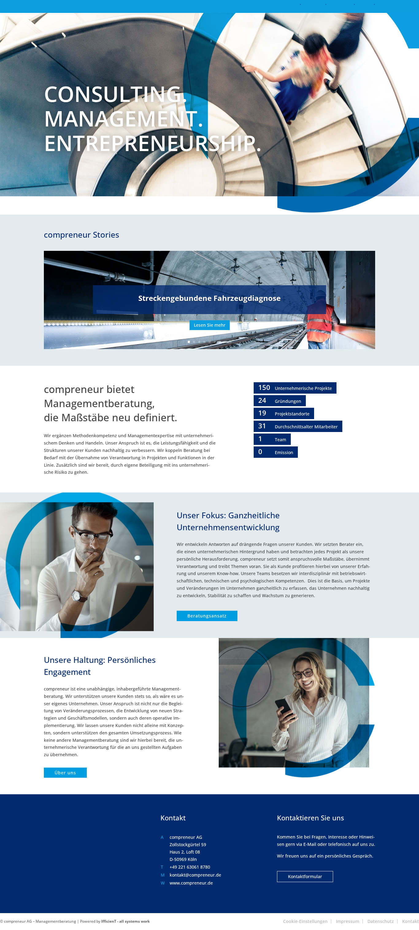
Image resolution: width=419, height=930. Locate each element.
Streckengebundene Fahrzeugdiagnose (209, 298)
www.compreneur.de (191, 883)
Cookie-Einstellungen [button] (282, 8)
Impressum (317, 8)
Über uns (65, 773)
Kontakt (368, 8)
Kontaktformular (305, 876)
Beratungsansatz (207, 616)
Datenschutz (343, 8)
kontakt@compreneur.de (195, 875)
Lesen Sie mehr (209, 325)
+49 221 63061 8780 (190, 867)
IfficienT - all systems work (125, 921)
